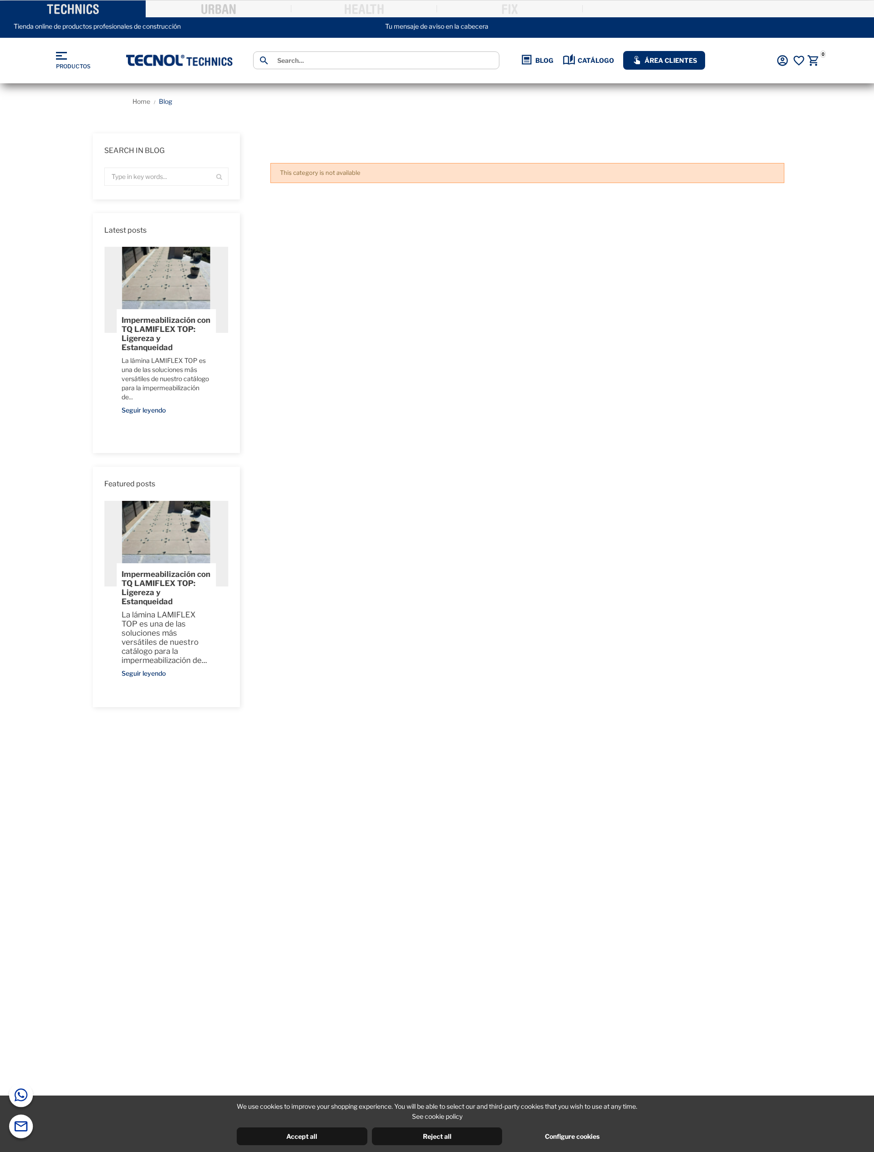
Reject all (437, 1136)
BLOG (544, 60)
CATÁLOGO (596, 60)
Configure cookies (572, 1136)
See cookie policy (437, 1116)
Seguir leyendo (144, 410)
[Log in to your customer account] (782, 60)
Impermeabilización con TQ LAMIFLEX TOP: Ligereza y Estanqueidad (166, 334)
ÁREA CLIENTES (671, 60)
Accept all (301, 1136)
